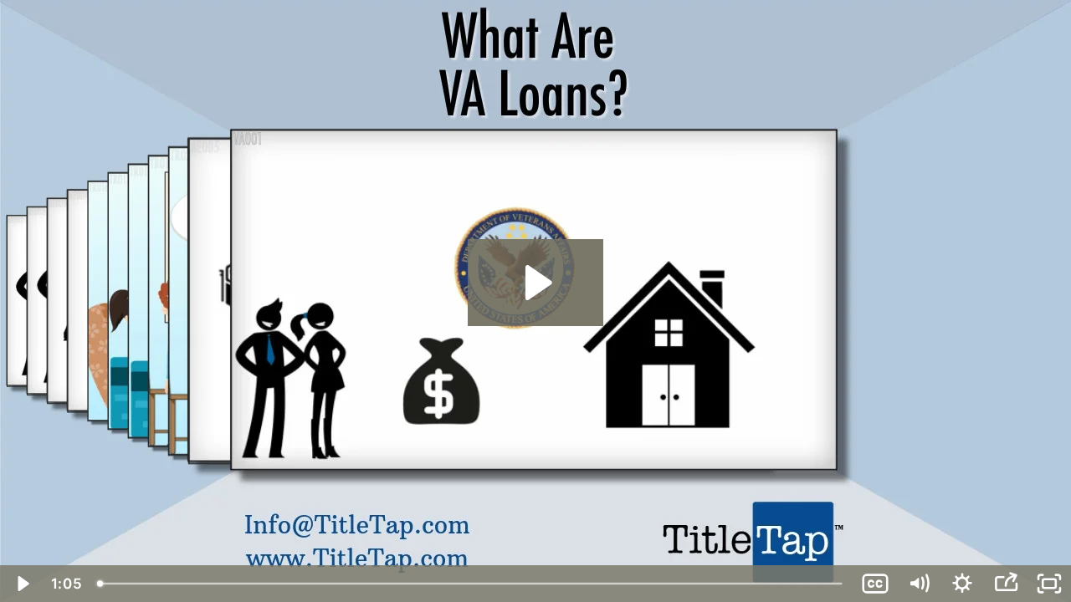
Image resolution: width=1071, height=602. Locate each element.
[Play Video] (22, 583)
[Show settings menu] (962, 583)
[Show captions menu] (875, 583)
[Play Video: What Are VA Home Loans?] (536, 282)
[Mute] (918, 583)
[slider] (471, 583)
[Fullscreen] (1049, 583)
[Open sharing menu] (1005, 583)
